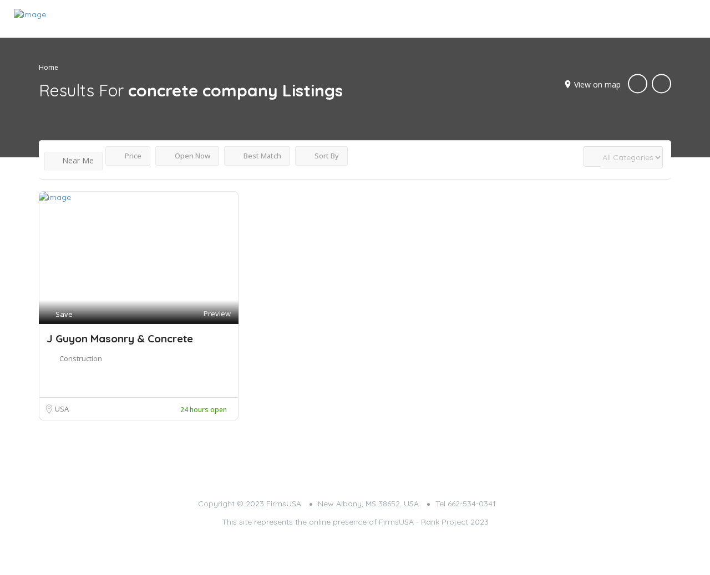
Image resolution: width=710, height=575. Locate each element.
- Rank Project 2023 (452, 522)
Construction (80, 358)
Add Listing (662, 18)
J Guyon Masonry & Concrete (120, 338)
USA (62, 409)
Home (48, 67)
